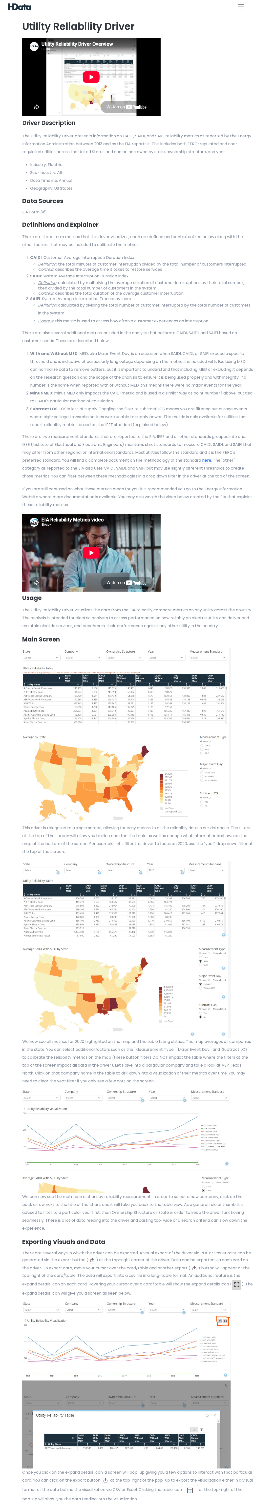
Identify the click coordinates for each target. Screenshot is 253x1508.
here (206, 460)
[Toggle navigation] (241, 7)
